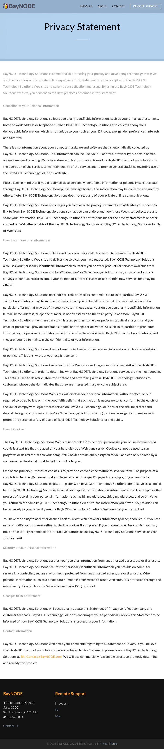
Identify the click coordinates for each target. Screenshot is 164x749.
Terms (114, 744)
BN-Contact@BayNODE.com (41, 656)
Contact (118, 6)
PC (57, 710)
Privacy (104, 744)
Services (86, 6)
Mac (58, 716)
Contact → (10, 726)
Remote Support (145, 6)
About (102, 6)
